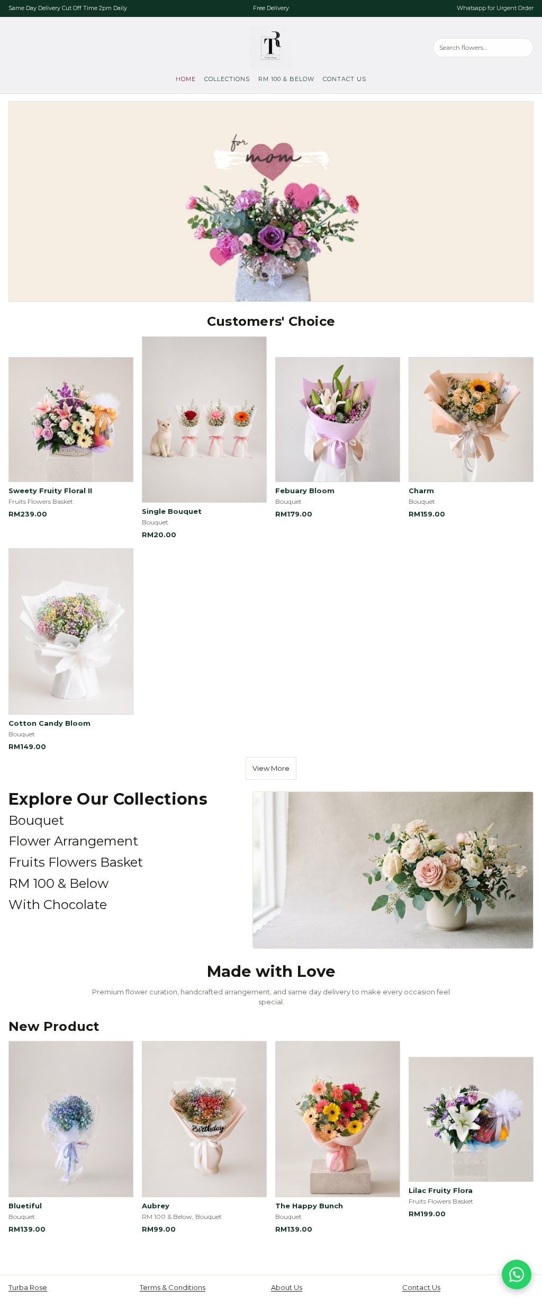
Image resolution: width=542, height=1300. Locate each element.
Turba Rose (27, 1287)
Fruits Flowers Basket (75, 862)
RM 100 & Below (286, 79)
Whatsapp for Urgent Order (495, 8)
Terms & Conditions (172, 1287)
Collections (227, 79)
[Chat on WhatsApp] (516, 1274)
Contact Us (344, 79)
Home (186, 79)
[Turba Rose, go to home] (271, 47)
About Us (286, 1287)
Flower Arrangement (73, 841)
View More (271, 768)
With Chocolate (57, 904)
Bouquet (36, 820)
